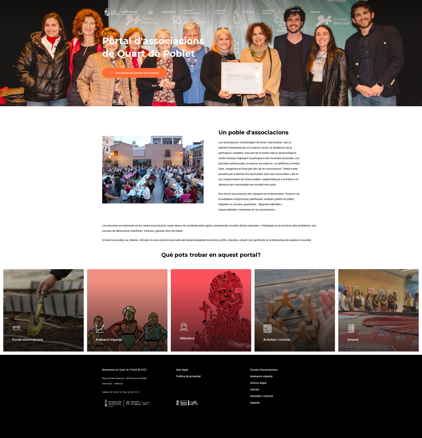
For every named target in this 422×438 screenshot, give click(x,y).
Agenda (254, 402)
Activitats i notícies (261, 396)
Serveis (254, 389)
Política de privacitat (188, 376)
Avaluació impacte (261, 376)
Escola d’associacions (264, 369)
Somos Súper (258, 382)
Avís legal (182, 369)
